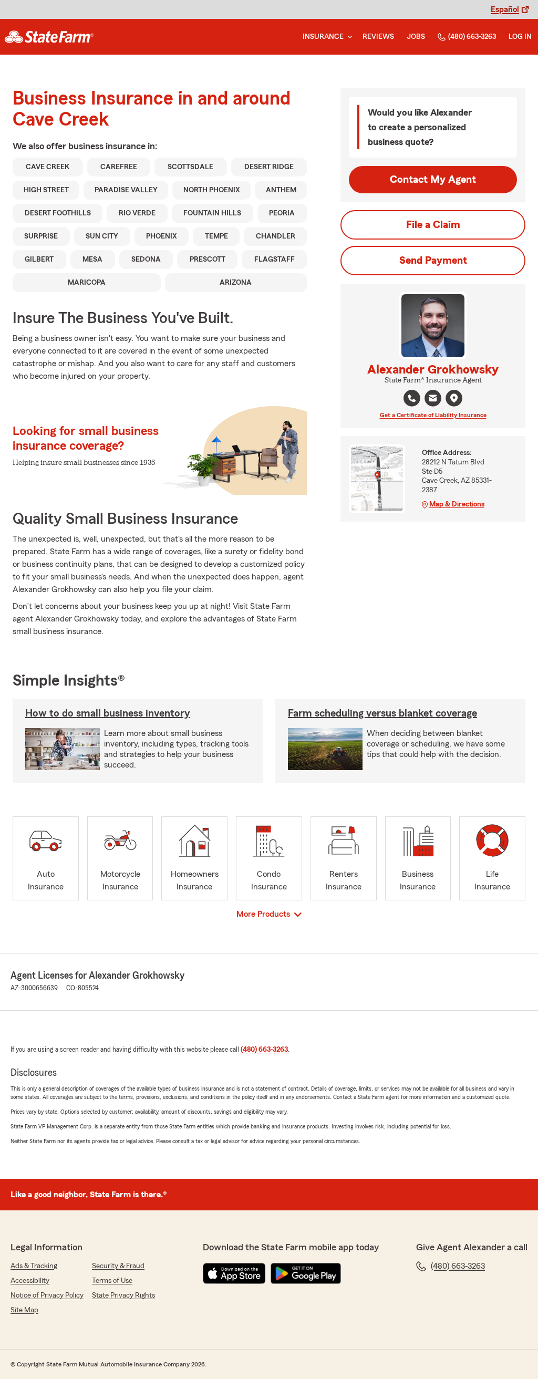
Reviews (378, 36)
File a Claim (433, 225)
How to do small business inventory (107, 713)
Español (505, 9)
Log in (520, 36)
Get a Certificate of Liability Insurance (433, 415)
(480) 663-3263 (472, 36)
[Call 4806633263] (412, 398)
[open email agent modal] (433, 399)
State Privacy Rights (123, 1295)
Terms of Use (112, 1280)
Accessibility (30, 1280)
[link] (49, 36)
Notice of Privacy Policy (47, 1295)
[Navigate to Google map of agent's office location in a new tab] (454, 398)
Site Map (24, 1310)
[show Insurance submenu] (348, 37)
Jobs (416, 36)
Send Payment (433, 260)
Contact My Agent (433, 179)
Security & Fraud (118, 1266)
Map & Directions (456, 504)
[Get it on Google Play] (306, 1273)
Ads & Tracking (34, 1266)
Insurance (323, 36)
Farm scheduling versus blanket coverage (382, 713)
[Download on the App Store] (234, 1273)
